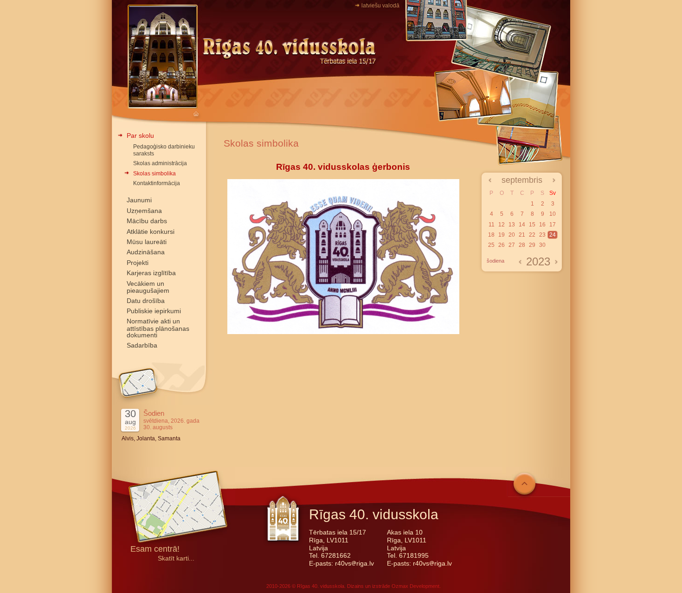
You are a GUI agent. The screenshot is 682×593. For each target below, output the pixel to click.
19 (501, 235)
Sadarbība (142, 345)
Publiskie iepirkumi (154, 311)
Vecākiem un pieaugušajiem (148, 287)
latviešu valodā (380, 5)
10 (552, 214)
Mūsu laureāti (147, 241)
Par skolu (140, 135)
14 (522, 224)
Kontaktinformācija (156, 183)
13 (511, 224)
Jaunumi (139, 200)
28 (522, 245)
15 (532, 224)
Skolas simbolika (154, 173)
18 (491, 235)
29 (532, 245)
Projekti (137, 262)
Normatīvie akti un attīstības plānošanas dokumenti (158, 328)
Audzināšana (146, 252)
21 (522, 235)
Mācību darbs (147, 221)
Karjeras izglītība (151, 273)
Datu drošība (146, 300)
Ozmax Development (415, 586)
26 (501, 245)
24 (552, 235)
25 (491, 245)
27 (511, 245)
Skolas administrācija (160, 163)
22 (532, 235)
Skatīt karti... (176, 558)
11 (492, 224)
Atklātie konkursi (150, 231)
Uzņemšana (144, 210)
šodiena (495, 261)
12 (501, 224)
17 (552, 224)
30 (542, 245)
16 (542, 224)
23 (542, 235)
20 (511, 235)
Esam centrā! (155, 550)
